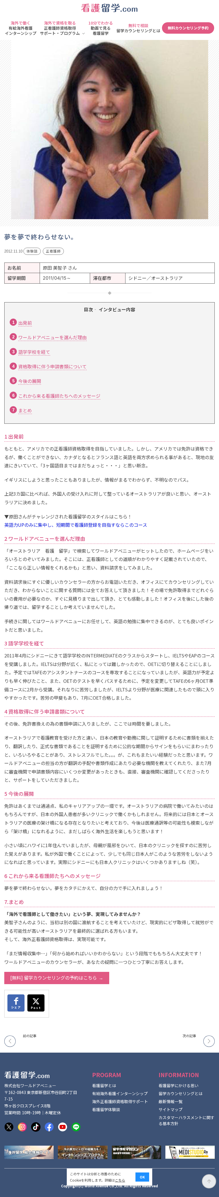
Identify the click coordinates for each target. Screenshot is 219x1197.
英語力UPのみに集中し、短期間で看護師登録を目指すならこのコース (75, 524)
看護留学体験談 (106, 1109)
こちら (120, 1180)
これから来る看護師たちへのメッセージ (59, 395)
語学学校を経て (34, 351)
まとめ (25, 410)
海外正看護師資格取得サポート (120, 1101)
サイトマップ (170, 1109)
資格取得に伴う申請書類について (52, 366)
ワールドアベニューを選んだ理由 (52, 337)
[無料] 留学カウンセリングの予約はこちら (53, 977)
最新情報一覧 (170, 1101)
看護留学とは (104, 1085)
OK (142, 1176)
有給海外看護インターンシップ (120, 1093)
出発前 (25, 322)
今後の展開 (29, 381)
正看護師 (53, 251)
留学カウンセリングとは (180, 1093)
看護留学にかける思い (178, 1085)
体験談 (32, 251)
